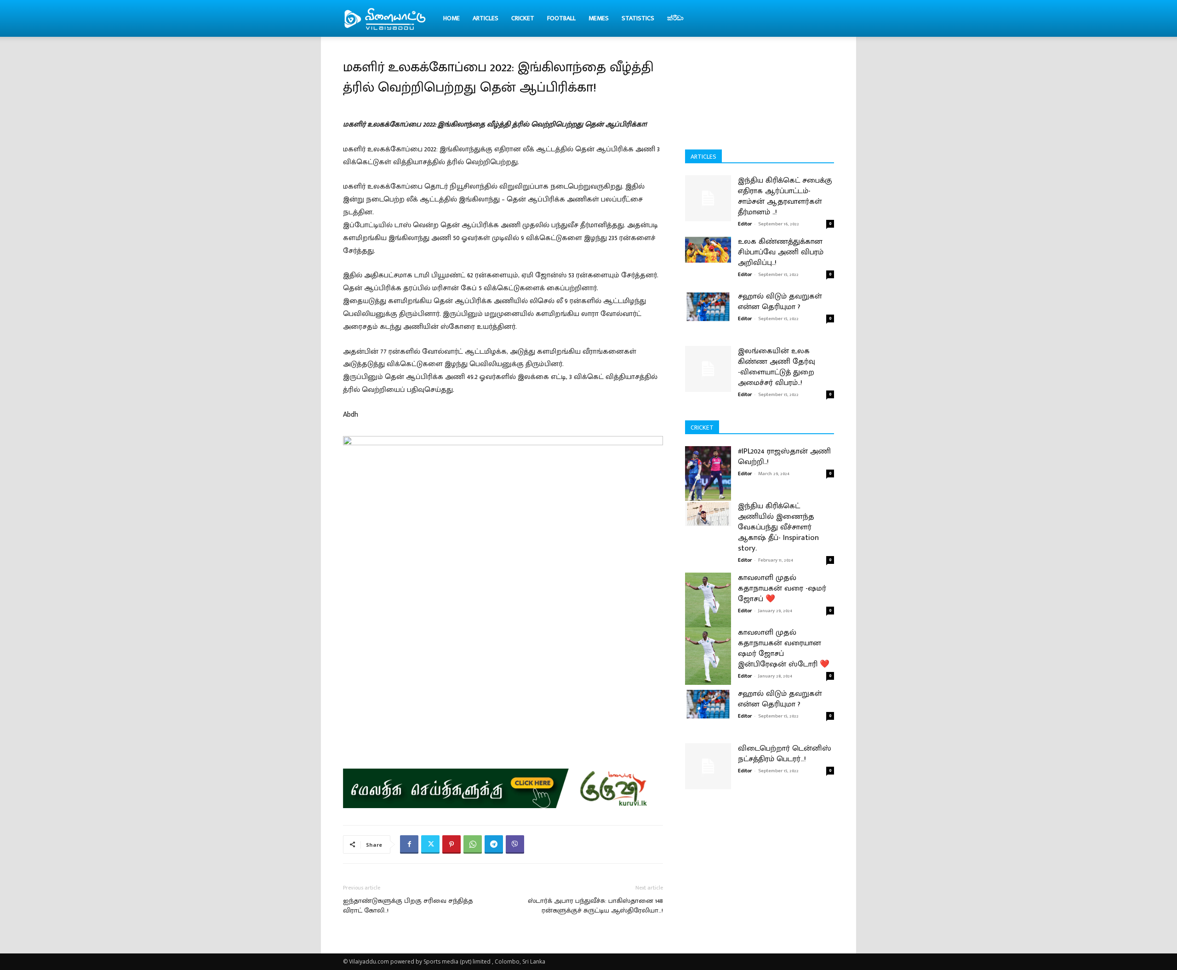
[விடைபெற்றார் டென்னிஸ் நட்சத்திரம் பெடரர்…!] (708, 766)
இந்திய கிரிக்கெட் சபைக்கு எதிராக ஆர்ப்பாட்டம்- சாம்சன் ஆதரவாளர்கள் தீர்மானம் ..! (785, 196)
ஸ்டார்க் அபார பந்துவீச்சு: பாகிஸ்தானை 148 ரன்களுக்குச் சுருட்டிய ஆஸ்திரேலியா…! (595, 905)
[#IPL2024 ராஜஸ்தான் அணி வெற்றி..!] (708, 475)
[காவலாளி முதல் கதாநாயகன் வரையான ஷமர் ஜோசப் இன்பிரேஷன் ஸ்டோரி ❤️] (708, 656)
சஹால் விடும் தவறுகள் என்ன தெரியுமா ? (780, 301)
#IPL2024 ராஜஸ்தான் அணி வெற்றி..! (784, 456)
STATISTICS (638, 18)
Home (451, 18)
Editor (745, 224)
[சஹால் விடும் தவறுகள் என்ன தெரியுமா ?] (708, 306)
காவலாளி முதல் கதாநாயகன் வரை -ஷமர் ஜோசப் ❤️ (782, 588)
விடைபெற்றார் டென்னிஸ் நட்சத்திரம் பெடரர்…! (784, 753)
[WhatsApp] (472, 844)
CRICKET (522, 18)
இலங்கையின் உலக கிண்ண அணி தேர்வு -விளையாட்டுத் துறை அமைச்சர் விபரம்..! (776, 366)
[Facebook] (409, 844)
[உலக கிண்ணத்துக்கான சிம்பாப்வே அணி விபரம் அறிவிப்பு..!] (708, 249)
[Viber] (515, 844)
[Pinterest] (451, 844)
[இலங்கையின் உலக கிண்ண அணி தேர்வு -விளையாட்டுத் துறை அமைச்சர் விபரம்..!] (708, 369)
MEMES (598, 18)
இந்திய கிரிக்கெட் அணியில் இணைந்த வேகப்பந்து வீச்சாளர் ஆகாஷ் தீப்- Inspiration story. (778, 527)
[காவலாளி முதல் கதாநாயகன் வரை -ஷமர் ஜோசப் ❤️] (708, 601)
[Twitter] (430, 844)
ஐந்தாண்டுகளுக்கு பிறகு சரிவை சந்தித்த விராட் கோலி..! (408, 905)
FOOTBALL (561, 18)
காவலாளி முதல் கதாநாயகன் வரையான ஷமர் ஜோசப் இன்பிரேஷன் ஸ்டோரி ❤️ (783, 648)
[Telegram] (494, 844)
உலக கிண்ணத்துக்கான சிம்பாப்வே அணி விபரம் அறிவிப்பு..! (780, 252)
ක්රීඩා (675, 18)
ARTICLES (485, 18)
